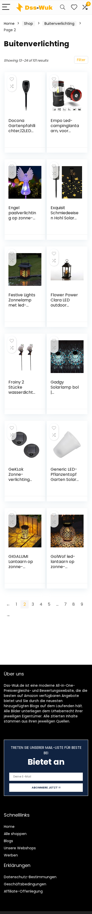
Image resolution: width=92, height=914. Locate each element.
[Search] (62, 7)
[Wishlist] (74, 7)
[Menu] (6, 7)
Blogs (8, 840)
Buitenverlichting (59, 23)
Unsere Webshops (20, 848)
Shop (28, 23)
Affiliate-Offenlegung (23, 891)
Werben (11, 855)
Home (9, 23)
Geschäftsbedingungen (25, 884)
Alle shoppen (15, 833)
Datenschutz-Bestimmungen (30, 876)
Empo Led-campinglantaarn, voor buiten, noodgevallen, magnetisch (65, 133)
